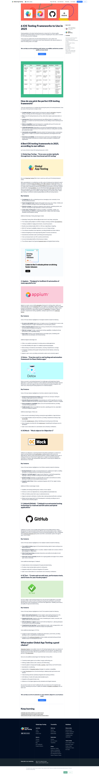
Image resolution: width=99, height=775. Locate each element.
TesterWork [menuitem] (53, 742)
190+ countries (42, 664)
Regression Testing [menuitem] (54, 748)
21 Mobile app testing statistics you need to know (32, 712)
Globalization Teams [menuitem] (70, 747)
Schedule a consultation (52, 686)
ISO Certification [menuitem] (39, 744)
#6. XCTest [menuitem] (68, 49)
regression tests (42, 241)
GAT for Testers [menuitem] (54, 741)
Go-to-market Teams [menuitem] (70, 742)
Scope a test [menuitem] (38, 733)
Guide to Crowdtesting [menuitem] (55, 750)
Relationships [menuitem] (53, 733)
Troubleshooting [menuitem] (69, 735)
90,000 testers (42, 185)
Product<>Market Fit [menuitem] (70, 731)
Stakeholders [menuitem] (53, 737)
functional (28, 671)
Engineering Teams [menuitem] (69, 744)
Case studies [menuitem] (53, 731)
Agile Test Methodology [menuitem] (55, 751)
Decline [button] (70, 772)
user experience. (58, 221)
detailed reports (30, 421)
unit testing (53, 112)
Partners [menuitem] (37, 739)
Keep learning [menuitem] (68, 53)
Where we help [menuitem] (69, 728)
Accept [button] (65, 772)
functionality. (25, 418)
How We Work (60, 1)
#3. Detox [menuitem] (67, 45)
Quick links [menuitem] (38, 728)
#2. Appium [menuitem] (68, 44)
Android (48, 183)
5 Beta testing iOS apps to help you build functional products (35, 715)
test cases (51, 187)
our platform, (34, 187)
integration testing (34, 669)
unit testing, (39, 454)
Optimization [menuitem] (68, 736)
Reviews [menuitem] (52, 730)
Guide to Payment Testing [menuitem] (56, 755)
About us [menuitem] (37, 737)
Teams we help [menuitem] (69, 740)
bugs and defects (36, 183)
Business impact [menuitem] (69, 730)
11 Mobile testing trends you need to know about (32, 714)
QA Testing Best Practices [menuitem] (56, 753)
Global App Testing (29, 178)
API (38, 219)
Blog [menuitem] (37, 742)
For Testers (73, 1)
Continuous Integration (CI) (29, 533)
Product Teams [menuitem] (69, 746)
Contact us (42, 54)
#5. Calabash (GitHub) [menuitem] (70, 48)
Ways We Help (53, 1)
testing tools (42, 423)
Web (44, 183)
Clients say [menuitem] (53, 728)
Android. (36, 306)
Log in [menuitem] (37, 730)
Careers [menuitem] (37, 731)
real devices (47, 309)
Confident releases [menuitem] (69, 733)
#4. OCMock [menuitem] (68, 46)
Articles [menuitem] (52, 746)
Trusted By (67, 1)
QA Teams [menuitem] (68, 749)
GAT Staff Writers (71, 28)
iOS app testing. (29, 653)
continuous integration (34, 637)
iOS (53, 183)
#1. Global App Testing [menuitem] (70, 43)
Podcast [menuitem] (37, 741)
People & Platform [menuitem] (39, 746)
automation (39, 305)
